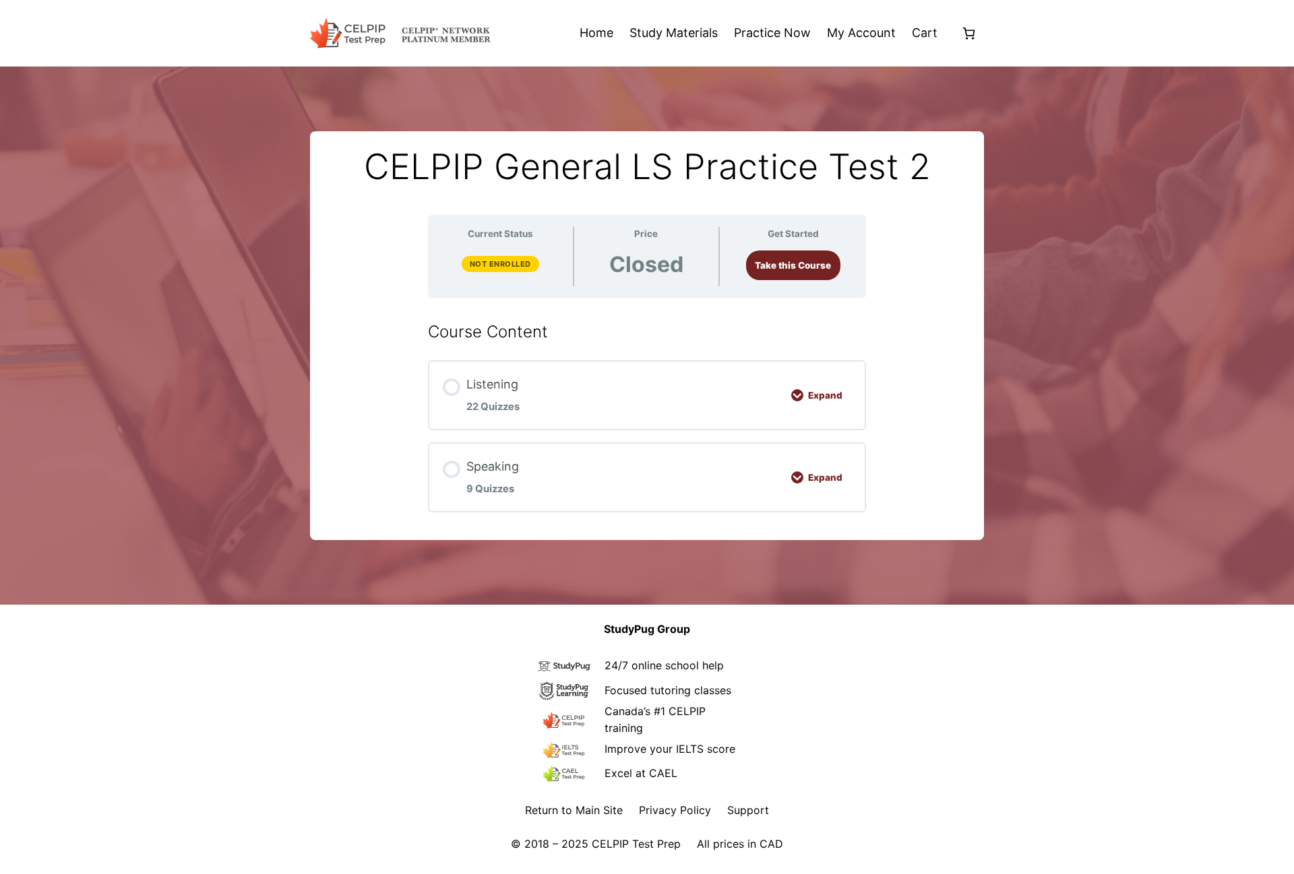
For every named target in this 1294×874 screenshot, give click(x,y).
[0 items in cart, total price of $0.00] (969, 33)
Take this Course (793, 265)
